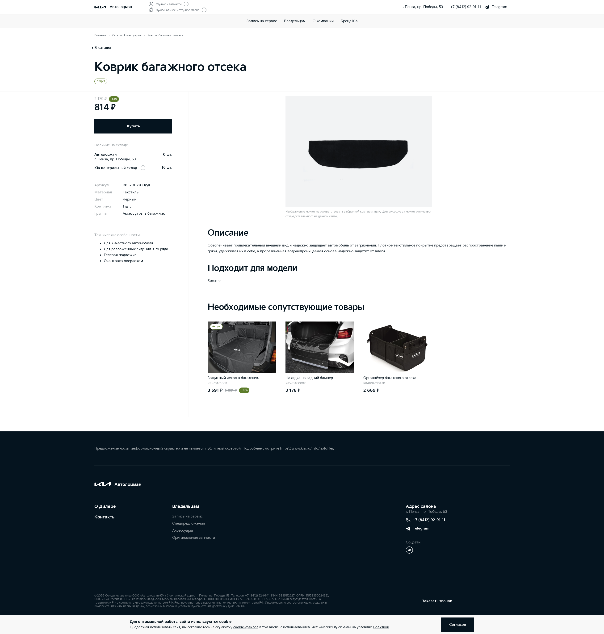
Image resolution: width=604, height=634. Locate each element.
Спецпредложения (188, 523)
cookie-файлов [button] (245, 627)
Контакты (105, 517)
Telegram (499, 7)
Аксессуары (182, 530)
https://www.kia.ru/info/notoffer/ (307, 448)
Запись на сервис (262, 21)
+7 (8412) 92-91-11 (465, 7)
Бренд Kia (349, 21)
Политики (381, 627)
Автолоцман (121, 7)
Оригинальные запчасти (193, 537)
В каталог (103, 48)
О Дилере (105, 506)
